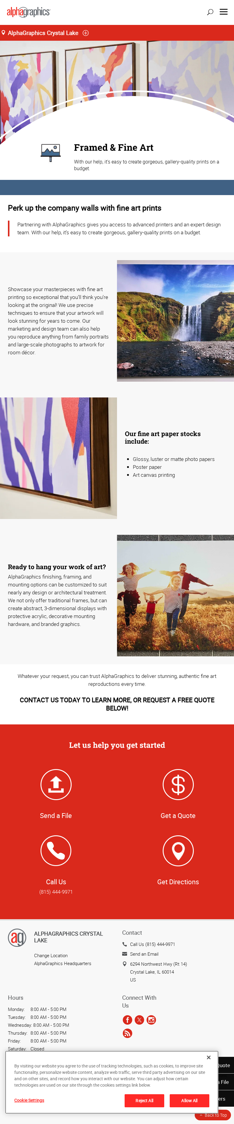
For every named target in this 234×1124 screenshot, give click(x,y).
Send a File (56, 815)
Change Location (51, 955)
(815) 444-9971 (56, 891)
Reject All (144, 1100)
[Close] (208, 1057)
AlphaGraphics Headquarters (62, 963)
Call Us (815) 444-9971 (152, 944)
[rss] (127, 1033)
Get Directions (178, 881)
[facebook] (127, 1020)
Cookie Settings (29, 1100)
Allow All (189, 1100)
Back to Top (216, 1115)
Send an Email (144, 954)
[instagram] (151, 1020)
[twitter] (139, 1020)
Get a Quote (178, 815)
